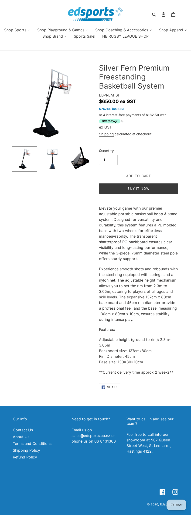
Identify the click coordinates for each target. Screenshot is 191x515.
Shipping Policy (26, 450)
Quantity (106, 150)
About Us (21, 436)
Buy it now (138, 188)
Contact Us (23, 430)
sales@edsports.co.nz (91, 435)
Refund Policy (25, 457)
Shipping (106, 134)
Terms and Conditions (32, 443)
